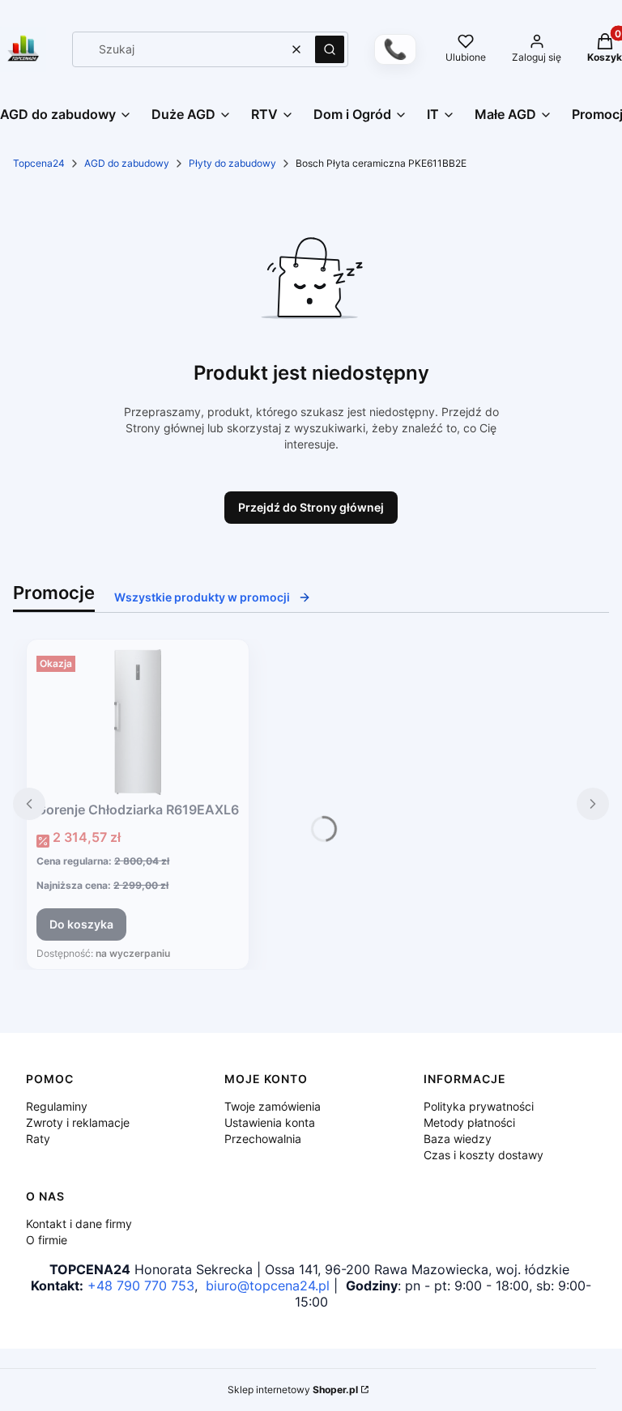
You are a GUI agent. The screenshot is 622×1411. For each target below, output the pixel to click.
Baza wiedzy (458, 1138)
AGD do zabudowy (126, 163)
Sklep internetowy (293, 1389)
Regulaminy (56, 1106)
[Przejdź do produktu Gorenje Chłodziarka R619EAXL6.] (138, 722)
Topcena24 (39, 163)
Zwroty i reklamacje (78, 1122)
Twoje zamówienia (272, 1106)
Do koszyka (81, 924)
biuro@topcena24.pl (268, 1285)
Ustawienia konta (269, 1122)
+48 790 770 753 (140, 1285)
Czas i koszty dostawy (483, 1155)
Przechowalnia (262, 1138)
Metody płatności (469, 1122)
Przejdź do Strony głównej (311, 507)
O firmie (46, 1240)
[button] (329, 49)
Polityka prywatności (479, 1106)
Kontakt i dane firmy (79, 1223)
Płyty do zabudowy (232, 163)
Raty (38, 1138)
